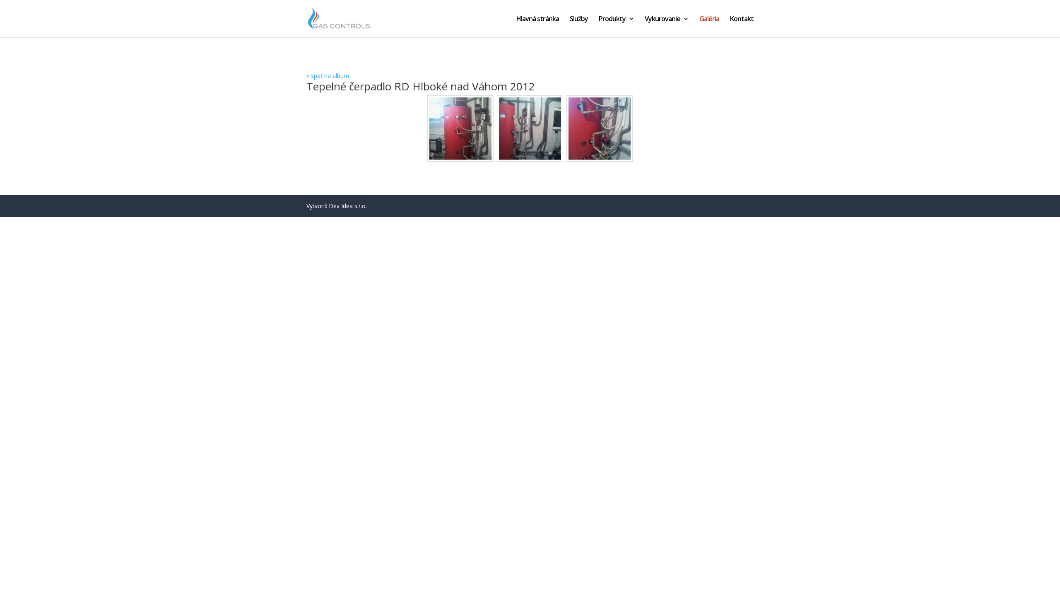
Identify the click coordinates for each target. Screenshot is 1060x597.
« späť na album (327, 76)
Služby (579, 19)
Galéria (709, 19)
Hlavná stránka (537, 19)
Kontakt (742, 19)
